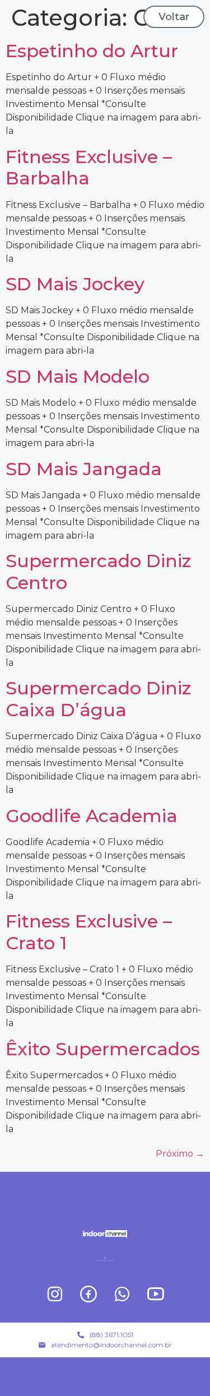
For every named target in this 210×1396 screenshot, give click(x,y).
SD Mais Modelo (78, 376)
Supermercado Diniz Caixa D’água (98, 698)
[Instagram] (55, 1294)
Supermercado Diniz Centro (98, 571)
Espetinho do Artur (92, 51)
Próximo (180, 1153)
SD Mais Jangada (84, 469)
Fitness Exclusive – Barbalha (89, 167)
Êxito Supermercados (103, 1049)
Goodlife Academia (92, 816)
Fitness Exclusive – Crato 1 (89, 931)
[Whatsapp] (122, 1294)
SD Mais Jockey (75, 284)
